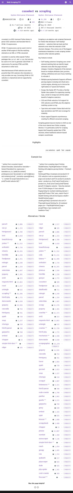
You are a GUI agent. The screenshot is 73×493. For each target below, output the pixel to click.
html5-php (6, 297)
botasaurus (43, 385)
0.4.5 (43, 31)
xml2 (4, 278)
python (14, 15)
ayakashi (42, 458)
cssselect (28, 11)
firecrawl (42, 477)
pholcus (42, 270)
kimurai (41, 419)
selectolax (6, 270)
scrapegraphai (44, 343)
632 (21, 290)
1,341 (57, 470)
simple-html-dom (8, 343)
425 (58, 466)
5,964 (57, 362)
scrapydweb (43, 423)
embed (4, 336)
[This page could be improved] (38, 487)
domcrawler (6, 301)
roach (41, 446)
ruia (40, 454)
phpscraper (43, 462)
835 (58, 416)
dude (41, 466)
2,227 (20, 321)
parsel (4, 266)
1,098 (57, 419)
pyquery (5, 274)
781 (21, 313)
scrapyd (42, 381)
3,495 (57, 450)
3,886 (20, 224)
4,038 (20, 301)
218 (21, 324)
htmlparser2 (6, 232)
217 (58, 458)
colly (40, 255)
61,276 (56, 305)
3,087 (57, 381)
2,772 (57, 278)
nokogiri (5, 263)
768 (21, 332)
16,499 (56, 259)
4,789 (20, 232)
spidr (41, 415)
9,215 (57, 400)
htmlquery (6, 313)
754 (21, 309)
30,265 (20, 251)
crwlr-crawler (44, 473)
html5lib (5, 255)
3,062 (57, 396)
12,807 (56, 431)
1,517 (20, 286)
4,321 (57, 385)
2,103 (20, 336)
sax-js (4, 228)
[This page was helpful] (35, 487)
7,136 (57, 439)
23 (22, 340)
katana (41, 259)
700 (21, 328)
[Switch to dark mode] (66, 2)
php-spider (43, 469)
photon (41, 431)
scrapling (45, 11)
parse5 (4, 224)
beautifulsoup (7, 239)
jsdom (4, 243)
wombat (42, 435)
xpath (4, 316)
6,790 (57, 393)
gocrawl (42, 369)
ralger (4, 347)
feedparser (6, 259)
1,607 (20, 270)
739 (21, 317)
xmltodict (5, 247)
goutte (41, 400)
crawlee (42, 328)
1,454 (57, 446)
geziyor (41, 278)
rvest (4, 286)
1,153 (20, 228)
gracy (41, 408)
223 (21, 278)
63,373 (56, 313)
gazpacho (5, 332)
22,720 (56, 328)
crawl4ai (42, 313)
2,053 (57, 369)
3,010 (20, 236)
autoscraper (43, 439)
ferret (41, 362)
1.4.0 (18, 31)
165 (21, 347)
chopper (5, 340)
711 (58, 290)
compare (30, 224)
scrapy (41, 305)
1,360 (57, 435)
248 (58, 408)
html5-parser (7, 328)
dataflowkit (43, 289)
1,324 (20, 267)
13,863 (20, 282)
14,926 (20, 305)
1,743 (57, 454)
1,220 (20, 255)
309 (33, 22)
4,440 (57, 336)
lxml (3, 236)
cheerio (5, 251)
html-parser (21, 15)
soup (4, 320)
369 (58, 473)
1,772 (20, 297)
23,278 (57, 344)
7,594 (57, 270)
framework (30, 15)
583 (58, 462)
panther (42, 396)
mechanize (43, 336)
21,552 (20, 243)
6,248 (20, 263)
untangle (5, 289)
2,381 (20, 274)
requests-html (7, 282)
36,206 (43, 19)
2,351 (20, 259)
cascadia (5, 309)
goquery (5, 305)
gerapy (41, 450)
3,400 (57, 423)
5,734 (20, 247)
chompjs (5, 324)
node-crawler (44, 392)
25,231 (56, 255)
